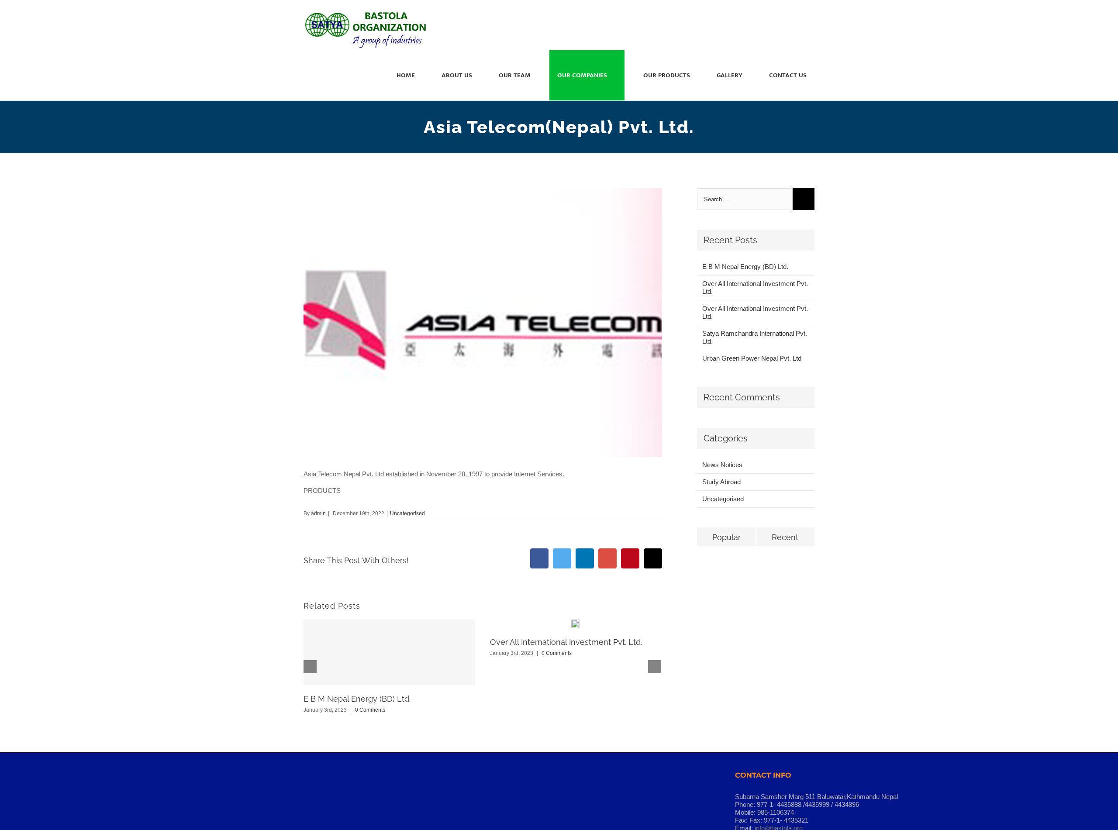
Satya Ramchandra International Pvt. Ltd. (754, 337)
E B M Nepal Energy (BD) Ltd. (357, 698)
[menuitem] (411, 75)
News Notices (722, 464)
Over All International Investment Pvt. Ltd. (566, 642)
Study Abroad (721, 482)
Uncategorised (407, 513)
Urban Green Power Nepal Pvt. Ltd (751, 358)
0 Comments (370, 710)
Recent (785, 537)
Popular (726, 537)
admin (318, 513)
